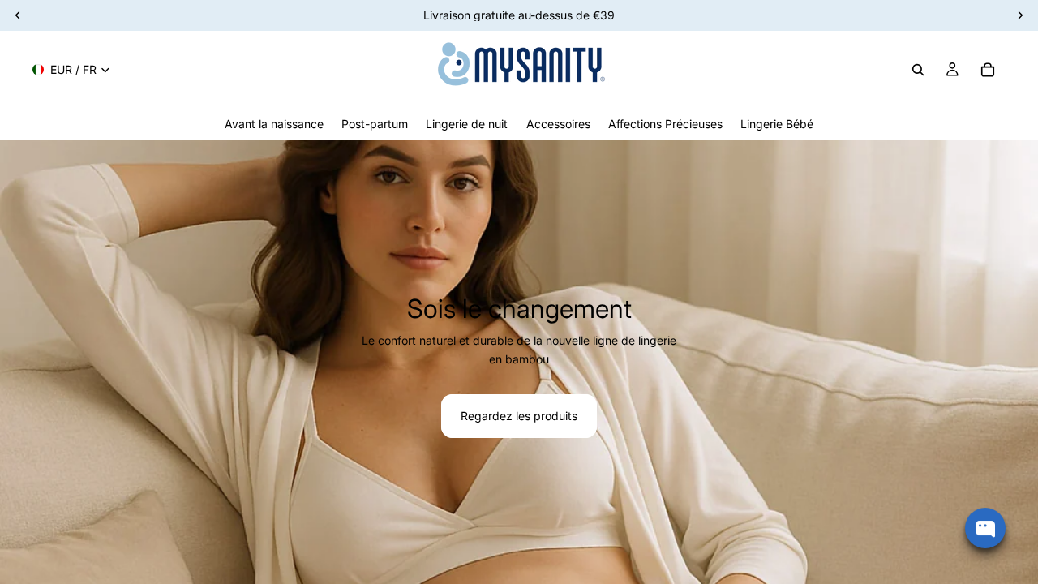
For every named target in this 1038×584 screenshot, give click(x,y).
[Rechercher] (918, 70)
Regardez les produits (519, 416)
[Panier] (988, 70)
